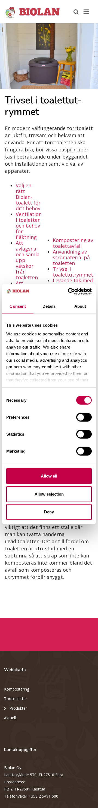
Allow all (49, 476)
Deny (49, 512)
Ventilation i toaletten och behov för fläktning (29, 225)
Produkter (18, 708)
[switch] (84, 417)
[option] (49, 56)
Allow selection (49, 493)
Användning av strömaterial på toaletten (71, 257)
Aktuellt (10, 717)
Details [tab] (49, 306)
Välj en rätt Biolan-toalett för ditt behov (28, 197)
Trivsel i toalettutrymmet (73, 272)
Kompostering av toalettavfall (73, 243)
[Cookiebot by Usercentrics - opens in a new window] (69, 291)
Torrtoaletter (15, 698)
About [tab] (80, 306)
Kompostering (16, 689)
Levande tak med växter (73, 283)
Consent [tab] (18, 306)
